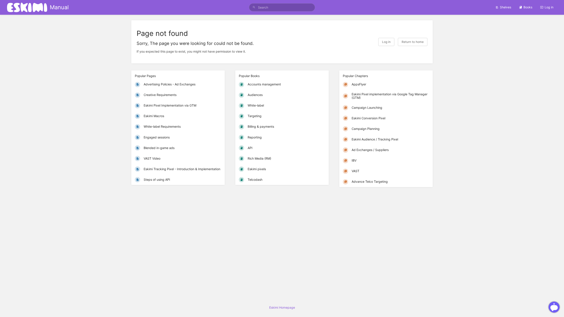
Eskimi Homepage (282, 307)
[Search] (254, 7)
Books (527, 7)
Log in (549, 7)
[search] (282, 7)
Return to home (413, 42)
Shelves (505, 7)
